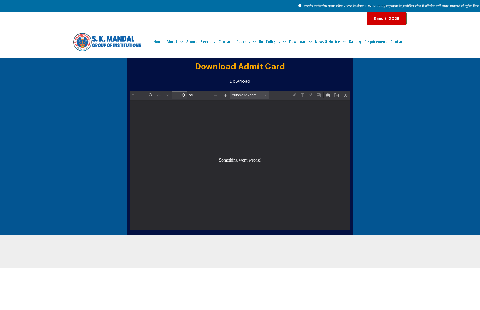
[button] (387, 18)
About (172, 42)
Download (297, 42)
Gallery (355, 42)
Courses (243, 42)
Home (158, 42)
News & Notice (327, 42)
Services (208, 42)
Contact (226, 42)
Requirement (375, 42)
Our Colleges (269, 42)
